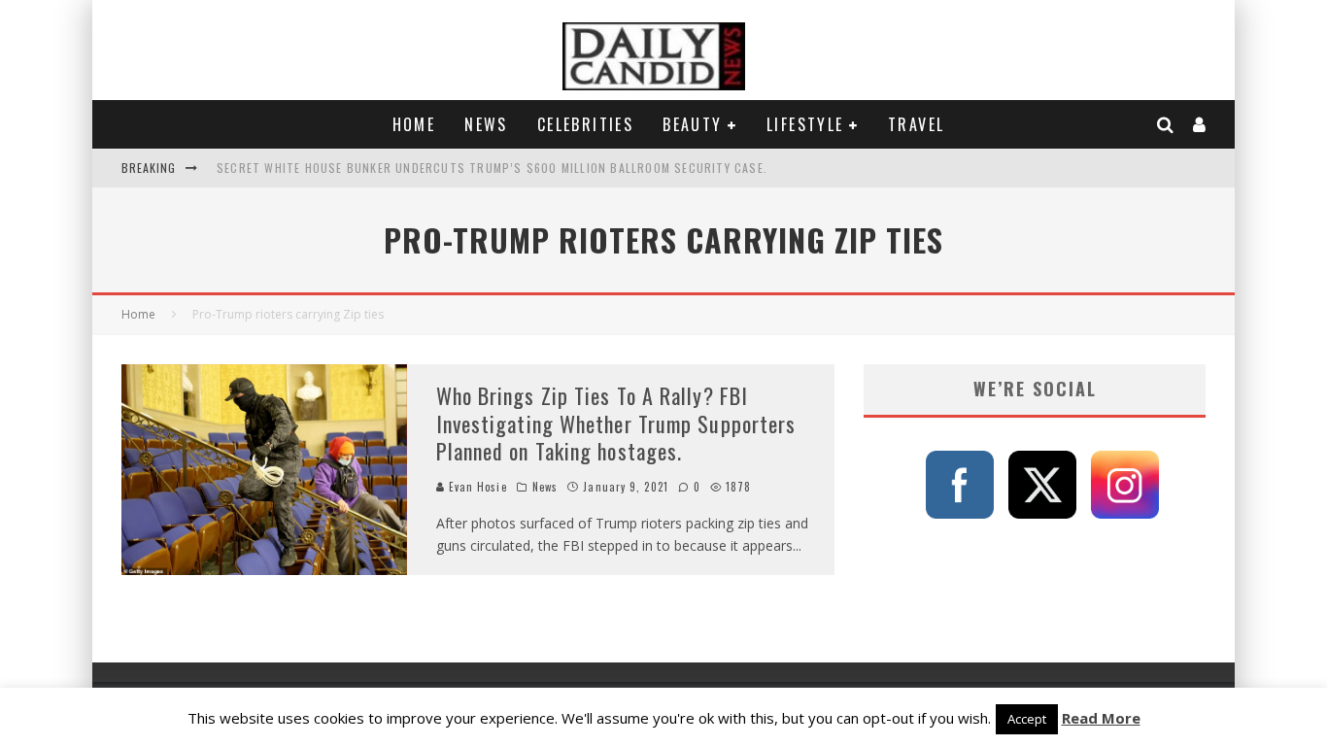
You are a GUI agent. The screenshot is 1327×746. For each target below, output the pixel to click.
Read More (1101, 718)
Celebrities (585, 124)
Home (414, 124)
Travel (916, 124)
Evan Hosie (476, 486)
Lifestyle (805, 124)
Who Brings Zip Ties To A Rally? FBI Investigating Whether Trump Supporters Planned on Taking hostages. (616, 423)
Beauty (692, 124)
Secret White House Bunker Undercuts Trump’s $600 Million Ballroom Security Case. (492, 167)
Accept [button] (1026, 719)
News (486, 124)
